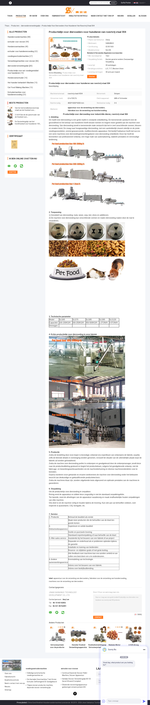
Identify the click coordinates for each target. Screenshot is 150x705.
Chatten (92, 76)
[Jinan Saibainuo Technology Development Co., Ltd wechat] (23, 166)
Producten (21, 16)
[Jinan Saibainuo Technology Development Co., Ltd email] (10, 166)
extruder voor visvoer (16, 42)
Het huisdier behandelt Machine (21, 82)
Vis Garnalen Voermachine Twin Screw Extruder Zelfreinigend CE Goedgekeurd (42, 680)
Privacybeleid (22, 702)
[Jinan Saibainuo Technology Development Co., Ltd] (75, 10)
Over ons (45, 16)
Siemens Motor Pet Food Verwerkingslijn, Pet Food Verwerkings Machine (114, 646)
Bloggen (142, 16)
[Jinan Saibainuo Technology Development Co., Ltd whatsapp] (17, 166)
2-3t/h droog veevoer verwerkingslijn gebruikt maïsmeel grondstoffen (134, 646)
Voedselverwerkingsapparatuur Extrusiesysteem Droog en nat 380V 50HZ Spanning (100, 646)
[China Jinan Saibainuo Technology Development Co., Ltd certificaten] (14, 144)
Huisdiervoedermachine (17, 37)
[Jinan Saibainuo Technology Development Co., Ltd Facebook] (10, 2)
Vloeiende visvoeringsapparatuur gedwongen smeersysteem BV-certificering (74, 686)
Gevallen (131, 16)
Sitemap (8, 690)
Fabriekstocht (58, 16)
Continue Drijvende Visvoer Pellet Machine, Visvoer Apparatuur (74, 674)
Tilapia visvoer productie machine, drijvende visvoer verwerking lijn (40, 686)
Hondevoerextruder (16, 78)
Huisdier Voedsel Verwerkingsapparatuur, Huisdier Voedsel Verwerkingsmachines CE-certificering (78, 646)
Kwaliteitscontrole (78, 16)
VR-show (33, 16)
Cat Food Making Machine (18, 87)
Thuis (9, 16)
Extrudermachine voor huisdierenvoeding (17, 93)
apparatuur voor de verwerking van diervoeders (71, 578)
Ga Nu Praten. (126, 3)
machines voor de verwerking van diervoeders (66, 581)
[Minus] (144, 649)
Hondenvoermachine (16, 46)
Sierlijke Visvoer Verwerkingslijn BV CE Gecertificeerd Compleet (76, 680)
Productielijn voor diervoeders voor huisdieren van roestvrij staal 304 (66, 75)
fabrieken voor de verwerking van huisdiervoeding (107, 578)
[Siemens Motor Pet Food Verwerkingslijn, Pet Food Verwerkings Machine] (114, 634)
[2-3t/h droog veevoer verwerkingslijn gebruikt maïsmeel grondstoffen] (133, 634)
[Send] (144, 701)
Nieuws (120, 16)
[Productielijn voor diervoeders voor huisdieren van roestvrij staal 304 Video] (65, 49)
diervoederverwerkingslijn (30, 26)
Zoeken (113, 3)
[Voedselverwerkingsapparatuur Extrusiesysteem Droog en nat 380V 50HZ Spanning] (100, 634)
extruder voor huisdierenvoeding (21, 51)
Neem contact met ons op (102, 16)
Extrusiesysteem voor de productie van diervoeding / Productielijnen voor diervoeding (57, 646)
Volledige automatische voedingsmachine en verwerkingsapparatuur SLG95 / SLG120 (42, 674)
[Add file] (103, 701)
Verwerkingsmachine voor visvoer (21, 61)
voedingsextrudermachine (18, 56)
